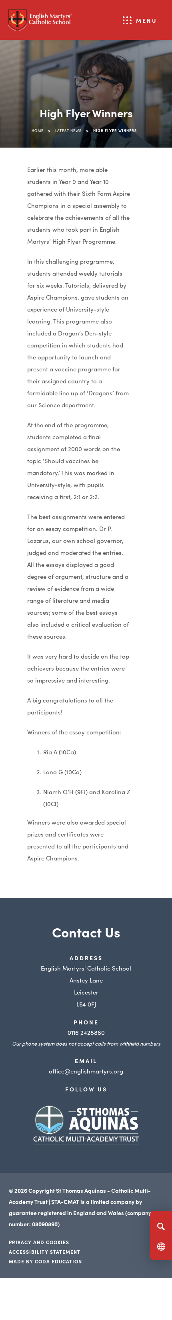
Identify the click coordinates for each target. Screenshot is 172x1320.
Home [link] (38, 130)
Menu (146, 20)
